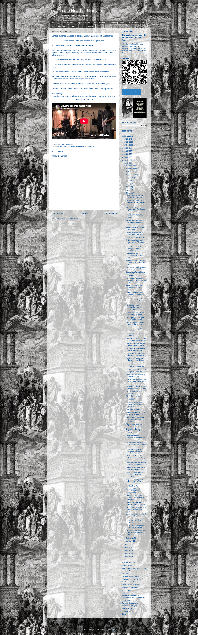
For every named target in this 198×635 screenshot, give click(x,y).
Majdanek (125, 574)
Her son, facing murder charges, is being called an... (135, 202)
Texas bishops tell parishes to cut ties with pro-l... (135, 526)
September (130, 175)
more (108, 84)
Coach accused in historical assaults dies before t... (136, 463)
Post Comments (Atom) (69, 218)
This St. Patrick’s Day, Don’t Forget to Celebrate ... (136, 371)
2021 (126, 154)
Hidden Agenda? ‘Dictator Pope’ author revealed (135, 318)
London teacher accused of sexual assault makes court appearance (84, 88)
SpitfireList (125, 593)
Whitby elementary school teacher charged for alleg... (135, 324)
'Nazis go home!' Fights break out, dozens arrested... (134, 474)
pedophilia (88, 147)
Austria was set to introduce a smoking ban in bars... (136, 268)
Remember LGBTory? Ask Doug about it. (135, 228)
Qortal (124, 614)
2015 (126, 551)
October (129, 172)
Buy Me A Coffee (66, 23)
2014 (126, 554)
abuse (59, 147)
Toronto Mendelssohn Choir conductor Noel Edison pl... (136, 509)
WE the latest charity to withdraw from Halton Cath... (134, 222)
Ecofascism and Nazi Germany (133, 334)
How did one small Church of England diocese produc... (135, 248)
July (128, 181)
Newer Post (57, 213)
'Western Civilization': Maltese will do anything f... (135, 457)
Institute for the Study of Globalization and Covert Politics (133, 596)
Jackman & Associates (130, 603)
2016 (126, 548)
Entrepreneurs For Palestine (132, 579)
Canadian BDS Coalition (130, 576)
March (128, 193)
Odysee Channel (83, 23)
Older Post (111, 213)
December (130, 166)
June (128, 184)
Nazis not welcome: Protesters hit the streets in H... (135, 255)
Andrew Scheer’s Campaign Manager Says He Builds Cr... (136, 262)
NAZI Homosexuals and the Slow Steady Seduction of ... (136, 381)
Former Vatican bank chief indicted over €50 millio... (136, 468)
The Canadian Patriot (129, 582)
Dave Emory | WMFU (117, 23)
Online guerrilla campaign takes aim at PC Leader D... (135, 242)
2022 (126, 151)
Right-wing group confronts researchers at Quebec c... (135, 300)
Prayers (74, 26)
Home (54, 23)
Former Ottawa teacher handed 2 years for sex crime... (135, 294)
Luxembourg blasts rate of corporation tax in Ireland (136, 387)
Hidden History (99, 23)
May (128, 187)
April (128, 190)
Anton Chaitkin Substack (131, 585)
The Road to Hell (87, 26)
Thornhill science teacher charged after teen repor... (136, 503)
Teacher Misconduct (59, 26)
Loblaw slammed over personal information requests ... (134, 404)
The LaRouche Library (130, 587)
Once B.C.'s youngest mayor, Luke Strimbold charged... (135, 497)
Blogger (112, 629)
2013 (126, 557)
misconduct (80, 147)
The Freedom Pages (129, 606)
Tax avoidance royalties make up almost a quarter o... (136, 444)
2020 (126, 157)
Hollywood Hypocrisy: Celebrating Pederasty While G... (135, 451)
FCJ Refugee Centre (129, 600)
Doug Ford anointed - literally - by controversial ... (136, 437)
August (129, 178)
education (71, 147)
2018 (126, 163)
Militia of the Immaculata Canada (134, 568)
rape (94, 147)
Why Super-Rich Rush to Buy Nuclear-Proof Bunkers (135, 419)
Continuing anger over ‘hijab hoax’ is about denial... (136, 515)
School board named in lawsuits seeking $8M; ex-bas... (136, 280)
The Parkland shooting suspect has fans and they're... (134, 216)
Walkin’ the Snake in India (135, 237)
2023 (126, 148)
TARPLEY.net (127, 590)
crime (65, 147)
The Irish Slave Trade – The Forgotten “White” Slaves (136, 339)
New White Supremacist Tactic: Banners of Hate (135, 366)
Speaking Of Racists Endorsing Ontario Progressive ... (133, 490)
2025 (126, 142)
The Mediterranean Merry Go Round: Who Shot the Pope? (134, 37)
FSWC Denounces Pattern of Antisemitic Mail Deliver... (135, 287)
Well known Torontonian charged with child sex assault (135, 360)
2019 (126, 160)
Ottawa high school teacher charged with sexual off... (136, 354)
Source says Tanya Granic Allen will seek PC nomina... (135, 274)
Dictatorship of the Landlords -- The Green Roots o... (135, 209)
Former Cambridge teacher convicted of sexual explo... (136, 520)
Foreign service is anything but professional (135, 375)
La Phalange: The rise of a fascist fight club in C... (135, 349)
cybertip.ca (126, 611)
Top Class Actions (128, 608)
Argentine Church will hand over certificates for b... (135, 413)
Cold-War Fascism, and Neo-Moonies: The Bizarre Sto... (134, 481)
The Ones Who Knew (133, 409)
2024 (126, 145)
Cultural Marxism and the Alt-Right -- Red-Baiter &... (136, 313)
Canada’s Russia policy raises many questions (135, 233)
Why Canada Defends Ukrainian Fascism (134, 425)
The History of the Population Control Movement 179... (133, 307)
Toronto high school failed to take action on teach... (136, 196)
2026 (126, 139)
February (129, 538)
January (129, 541)
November (130, 169)
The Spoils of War (132, 486)
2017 (126, 545)
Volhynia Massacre (129, 571)
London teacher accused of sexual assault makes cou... (136, 532)
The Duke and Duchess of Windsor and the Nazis (135, 344)
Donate (133, 92)
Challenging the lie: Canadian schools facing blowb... (135, 431)
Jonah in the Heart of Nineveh (74, 10)
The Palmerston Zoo (136, 23)
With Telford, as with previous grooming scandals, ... (133, 398)
